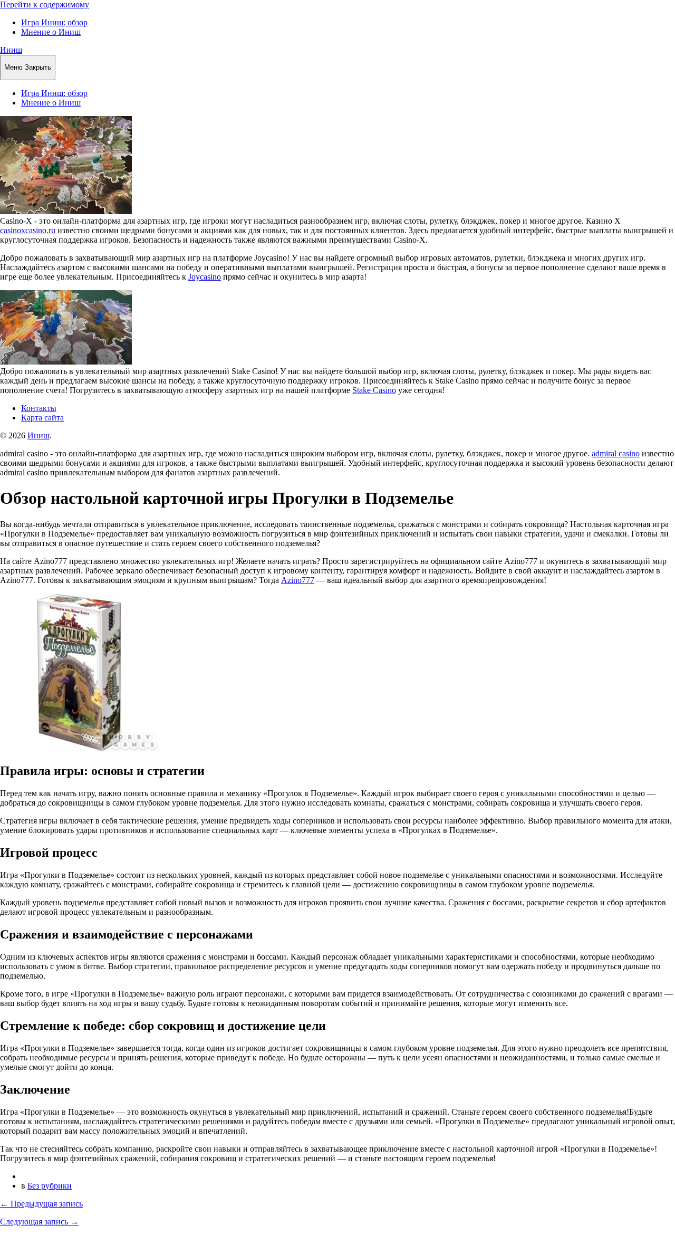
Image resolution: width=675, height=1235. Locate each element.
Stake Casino (374, 390)
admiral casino (616, 453)
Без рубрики (49, 1185)
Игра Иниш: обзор (54, 22)
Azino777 (297, 580)
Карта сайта (42, 417)
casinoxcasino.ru (27, 230)
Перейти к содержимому (44, 4)
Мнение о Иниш (51, 31)
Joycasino (204, 276)
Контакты (38, 408)
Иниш (11, 49)
